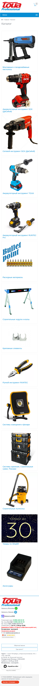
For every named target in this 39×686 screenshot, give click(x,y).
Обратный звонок (19, 645)
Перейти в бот (13, 666)
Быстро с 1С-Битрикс (9, 682)
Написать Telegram (7, 612)
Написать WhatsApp (7, 608)
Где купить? (19, 649)
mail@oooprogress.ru (13, 633)
